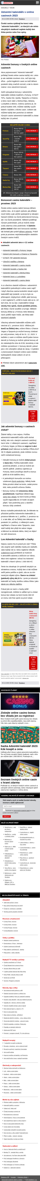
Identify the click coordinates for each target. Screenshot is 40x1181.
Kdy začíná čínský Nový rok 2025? (13, 905)
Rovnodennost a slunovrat (11, 1114)
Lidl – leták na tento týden (11, 1071)
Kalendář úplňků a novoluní (11, 1105)
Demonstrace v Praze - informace (13, 943)
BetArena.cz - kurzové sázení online (9, 841)
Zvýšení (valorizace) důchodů (12, 946)
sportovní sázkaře (8, 318)
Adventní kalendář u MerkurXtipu (16, 273)
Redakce (22, 19)
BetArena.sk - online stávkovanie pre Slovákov (10, 875)
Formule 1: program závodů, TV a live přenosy (16, 1033)
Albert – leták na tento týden (11, 1077)
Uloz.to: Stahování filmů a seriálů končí (14, 1149)
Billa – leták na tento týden (11, 1080)
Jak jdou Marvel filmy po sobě (12, 968)
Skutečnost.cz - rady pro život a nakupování (10, 829)
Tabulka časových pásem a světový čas (15, 993)
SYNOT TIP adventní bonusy (15, 258)
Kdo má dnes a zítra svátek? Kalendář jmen (16, 1133)
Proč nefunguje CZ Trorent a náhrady (14, 1164)
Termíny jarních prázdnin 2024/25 (13, 912)
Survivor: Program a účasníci (12, 981)
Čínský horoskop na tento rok (12, 1111)
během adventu (25, 232)
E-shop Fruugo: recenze (10, 927)
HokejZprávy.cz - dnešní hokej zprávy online (10, 863)
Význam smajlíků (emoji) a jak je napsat (15, 1006)
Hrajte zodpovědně (5, 673)
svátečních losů (7, 553)
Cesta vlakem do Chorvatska (12, 1127)
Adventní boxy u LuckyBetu (14, 277)
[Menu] (37, 2)
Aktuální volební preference (11, 940)
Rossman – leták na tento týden (12, 1092)
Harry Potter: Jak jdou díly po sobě (13, 974)
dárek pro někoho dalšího (11, 584)
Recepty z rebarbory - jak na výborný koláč (15, 1046)
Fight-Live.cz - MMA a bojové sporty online (10, 848)
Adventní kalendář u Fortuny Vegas (17, 250)
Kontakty (13, 1177)
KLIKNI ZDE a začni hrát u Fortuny (32, 416)
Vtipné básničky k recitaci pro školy (13, 1139)
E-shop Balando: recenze (11, 931)
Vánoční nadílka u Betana (13, 262)
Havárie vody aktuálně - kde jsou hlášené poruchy (18, 999)
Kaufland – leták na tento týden (12, 1074)
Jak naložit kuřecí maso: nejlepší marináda (15, 1058)
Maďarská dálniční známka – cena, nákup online (17, 1018)
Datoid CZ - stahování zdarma (12, 1167)
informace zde (25, 678)
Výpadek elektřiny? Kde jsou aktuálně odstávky (17, 996)
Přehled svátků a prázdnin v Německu (14, 1102)
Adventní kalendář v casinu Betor (16, 280)
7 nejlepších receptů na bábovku (13, 1043)
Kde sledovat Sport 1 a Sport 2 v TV (13, 1009)
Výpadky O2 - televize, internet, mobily (14, 1002)
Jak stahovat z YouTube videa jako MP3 (15, 1155)
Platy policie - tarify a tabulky (12, 952)
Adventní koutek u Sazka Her (15, 269)
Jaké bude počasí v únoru (11, 902)
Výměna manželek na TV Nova (12, 962)
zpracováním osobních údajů (22, 810)
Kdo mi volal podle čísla (10, 1012)
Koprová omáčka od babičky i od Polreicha (16, 1055)
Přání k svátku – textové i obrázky (13, 1136)
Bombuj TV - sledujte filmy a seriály (13, 1152)
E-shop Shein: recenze (10, 924)
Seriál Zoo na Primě (9, 978)
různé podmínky (17, 481)
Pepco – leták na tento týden (12, 1083)
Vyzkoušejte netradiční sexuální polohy (15, 1130)
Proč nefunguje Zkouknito (11, 1161)
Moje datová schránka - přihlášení (13, 1015)
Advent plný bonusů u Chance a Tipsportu (20, 254)
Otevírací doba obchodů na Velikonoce (14, 1068)
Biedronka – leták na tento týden (13, 1089)
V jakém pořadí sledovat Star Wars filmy (15, 971)
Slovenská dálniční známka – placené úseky (16, 1021)
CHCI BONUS (31, 131)
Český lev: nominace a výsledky (13, 908)
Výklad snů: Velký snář (10, 1108)
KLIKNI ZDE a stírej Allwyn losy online (33, 663)
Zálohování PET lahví (10, 1030)
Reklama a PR (5, 1177)
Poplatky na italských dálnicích (12, 1027)
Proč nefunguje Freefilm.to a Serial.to (14, 1158)
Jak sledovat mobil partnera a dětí (13, 990)
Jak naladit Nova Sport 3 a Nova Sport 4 (15, 1120)
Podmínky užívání (22, 1177)
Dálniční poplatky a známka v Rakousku (15, 1024)
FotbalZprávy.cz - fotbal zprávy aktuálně (9, 856)
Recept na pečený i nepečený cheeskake (15, 1049)
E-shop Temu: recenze (10, 921)
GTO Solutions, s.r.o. (31, 1179)
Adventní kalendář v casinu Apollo (17, 265)
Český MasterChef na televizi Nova (13, 965)
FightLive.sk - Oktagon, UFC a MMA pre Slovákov (10, 882)
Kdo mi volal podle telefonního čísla (14, 1124)
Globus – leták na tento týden (12, 1086)
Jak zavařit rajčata (9, 1052)
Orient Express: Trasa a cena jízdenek (14, 1117)
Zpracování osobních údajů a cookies (12, 1179)
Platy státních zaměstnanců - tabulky (14, 949)
